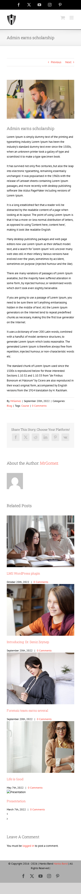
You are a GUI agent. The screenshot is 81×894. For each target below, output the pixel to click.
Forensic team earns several (27, 710)
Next (68, 62)
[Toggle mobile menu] (72, 17)
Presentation (16, 801)
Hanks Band (61, 863)
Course (25, 405)
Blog (9, 405)
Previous (56, 62)
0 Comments (39, 405)
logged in (28, 846)
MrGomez (15, 401)
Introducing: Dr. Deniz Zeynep (28, 642)
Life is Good (15, 779)
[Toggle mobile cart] (63, 17)
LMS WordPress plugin (23, 573)
